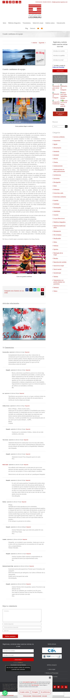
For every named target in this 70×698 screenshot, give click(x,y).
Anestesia (56, 151)
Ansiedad (56, 155)
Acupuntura (57, 140)
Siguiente (41, 43)
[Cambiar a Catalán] (38, 28)
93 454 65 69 (39, 2)
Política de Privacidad (52, 673)
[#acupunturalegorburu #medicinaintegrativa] (56, 103)
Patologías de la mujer (58, 254)
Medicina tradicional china (59, 226)
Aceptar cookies (24, 692)
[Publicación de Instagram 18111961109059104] (56, 95)
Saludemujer (57, 273)
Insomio (56, 215)
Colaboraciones (58, 166)
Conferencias (57, 175)
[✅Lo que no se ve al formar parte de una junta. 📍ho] (63, 103)
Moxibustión (57, 238)
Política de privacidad (36, 696)
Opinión (56, 249)
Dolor (55, 186)
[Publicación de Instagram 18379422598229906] (63, 87)
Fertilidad (56, 204)
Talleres (56, 276)
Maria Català (5, 464)
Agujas (55, 144)
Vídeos (55, 291)
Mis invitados (57, 235)
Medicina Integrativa (59, 222)
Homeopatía (57, 207)
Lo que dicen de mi (59, 218)
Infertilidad (57, 211)
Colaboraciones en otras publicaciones (59, 170)
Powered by (7, 695)
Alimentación (57, 148)
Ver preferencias (45, 692)
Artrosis (56, 159)
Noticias (56, 246)
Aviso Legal (44, 696)
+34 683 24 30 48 (46, 2)
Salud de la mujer (59, 266)
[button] (50, 678)
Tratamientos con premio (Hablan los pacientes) (59, 282)
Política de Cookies (27, 696)
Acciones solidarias (59, 137)
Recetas (56, 258)
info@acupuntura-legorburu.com (59, 2)
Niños (55, 242)
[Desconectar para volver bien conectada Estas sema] (56, 87)
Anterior (35, 43)
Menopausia (57, 231)
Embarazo (56, 189)
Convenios (57, 178)
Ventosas (56, 287)
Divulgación (57, 182)
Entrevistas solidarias (60, 197)
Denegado (35, 692)
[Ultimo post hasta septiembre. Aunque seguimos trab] (63, 95)
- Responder (26, 352)
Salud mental (57, 269)
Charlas (56, 162)
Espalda (56, 200)
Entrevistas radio (58, 193)
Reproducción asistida (60, 262)
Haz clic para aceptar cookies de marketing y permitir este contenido (60, 79)
